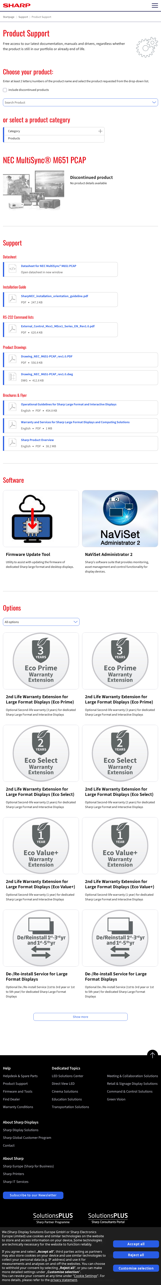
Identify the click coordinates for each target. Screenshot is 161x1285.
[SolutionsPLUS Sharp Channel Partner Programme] (53, 1218)
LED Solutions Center (67, 1076)
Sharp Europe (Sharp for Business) (28, 1166)
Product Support (15, 1083)
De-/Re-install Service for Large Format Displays (37, 977)
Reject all (136, 1255)
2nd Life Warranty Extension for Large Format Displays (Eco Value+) (40, 884)
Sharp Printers (13, 1173)
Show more (80, 1017)
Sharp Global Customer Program (27, 1137)
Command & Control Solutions (130, 1091)
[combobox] (80, 102)
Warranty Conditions (18, 1107)
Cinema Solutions (65, 1091)
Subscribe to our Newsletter (33, 1195)
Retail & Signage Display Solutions (132, 1083)
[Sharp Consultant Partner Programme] (108, 1218)
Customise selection (136, 1268)
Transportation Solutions (70, 1107)
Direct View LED (63, 1083)
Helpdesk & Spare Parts (20, 1076)
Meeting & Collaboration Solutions (132, 1076)
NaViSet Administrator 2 (109, 554)
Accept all (136, 1244)
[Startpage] (16, 5)
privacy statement (63, 1280)
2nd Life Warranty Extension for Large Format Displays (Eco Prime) (40, 699)
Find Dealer (11, 1099)
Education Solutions (67, 1099)
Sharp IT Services (15, 1181)
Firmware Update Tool (28, 554)
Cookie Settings (85, 1276)
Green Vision (116, 1099)
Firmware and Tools (17, 1091)
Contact (9, 1145)
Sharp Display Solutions (20, 1130)
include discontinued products (28, 90)
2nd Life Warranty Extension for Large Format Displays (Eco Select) (40, 792)
